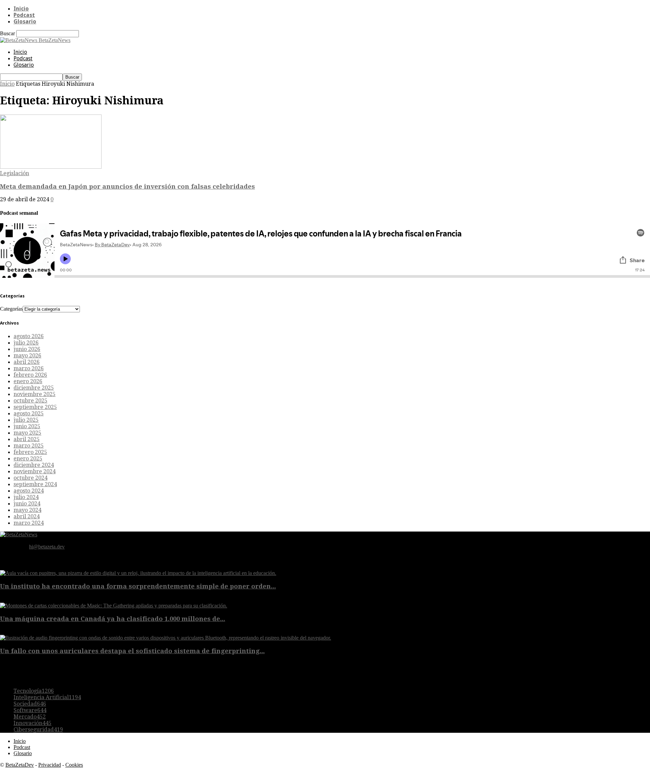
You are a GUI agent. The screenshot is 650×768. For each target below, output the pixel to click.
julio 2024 (26, 497)
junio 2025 (27, 426)
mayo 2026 (27, 355)
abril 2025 (27, 439)
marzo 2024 (29, 523)
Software (30, 710)
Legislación (14, 173)
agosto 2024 (29, 490)
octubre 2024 (30, 478)
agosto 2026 (29, 336)
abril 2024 (27, 516)
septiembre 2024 (35, 484)
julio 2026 (26, 342)
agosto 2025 (29, 413)
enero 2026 (28, 381)
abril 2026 (27, 362)
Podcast (24, 15)
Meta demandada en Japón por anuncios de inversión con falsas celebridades (127, 186)
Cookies (74, 765)
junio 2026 (27, 349)
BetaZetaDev (19, 765)
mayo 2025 (27, 433)
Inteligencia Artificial (47, 697)
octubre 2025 (30, 400)
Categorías (11, 309)
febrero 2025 (30, 452)
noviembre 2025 (35, 394)
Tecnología (34, 691)
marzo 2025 (29, 445)
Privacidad (49, 765)
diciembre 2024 (34, 465)
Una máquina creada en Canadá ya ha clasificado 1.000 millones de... (112, 618)
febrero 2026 (30, 375)
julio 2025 (26, 420)
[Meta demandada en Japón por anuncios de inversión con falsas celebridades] (51, 167)
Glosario (25, 21)
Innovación (32, 723)
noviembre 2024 (35, 471)
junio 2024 (27, 503)
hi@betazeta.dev (47, 546)
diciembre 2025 (34, 388)
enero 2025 (28, 458)
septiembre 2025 (35, 407)
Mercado (30, 716)
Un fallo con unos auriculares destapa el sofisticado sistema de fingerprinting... (132, 651)
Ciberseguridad (38, 729)
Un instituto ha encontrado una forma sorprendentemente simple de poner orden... (138, 586)
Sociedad (30, 704)
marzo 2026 (29, 368)
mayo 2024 (27, 510)
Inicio (21, 8)
